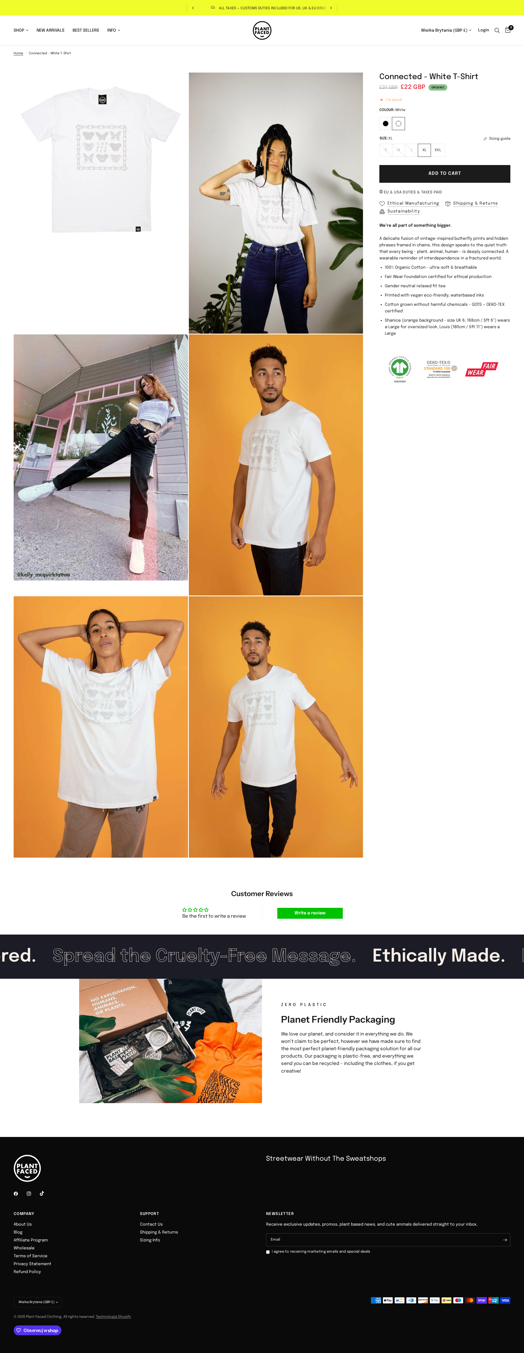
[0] (506, 30)
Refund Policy (27, 1272)
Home (18, 53)
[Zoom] (176, 84)
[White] (398, 123)
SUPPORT (149, 1214)
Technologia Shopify (113, 1317)
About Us (23, 1224)
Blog (18, 1232)
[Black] (385, 123)
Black (385, 123)
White (398, 123)
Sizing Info (150, 1240)
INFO (111, 30)
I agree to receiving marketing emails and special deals (321, 1251)
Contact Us (151, 1224)
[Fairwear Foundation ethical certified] (481, 369)
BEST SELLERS (86, 30)
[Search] (497, 30)
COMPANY (24, 1214)
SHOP (19, 30)
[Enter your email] (504, 1239)
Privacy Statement (32, 1264)
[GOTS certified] (399, 369)
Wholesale (24, 1248)
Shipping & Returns (159, 1232)
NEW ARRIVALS (50, 30)
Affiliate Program (31, 1240)
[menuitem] (23, 31)
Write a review (310, 913)
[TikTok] (46, 1193)
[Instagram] (33, 1194)
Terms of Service (30, 1256)
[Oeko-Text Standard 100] (440, 369)
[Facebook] (20, 1194)
